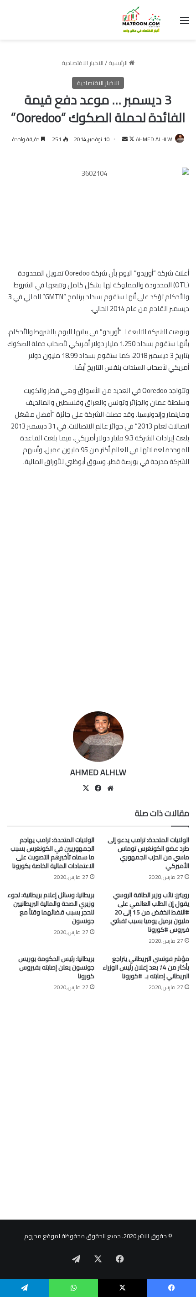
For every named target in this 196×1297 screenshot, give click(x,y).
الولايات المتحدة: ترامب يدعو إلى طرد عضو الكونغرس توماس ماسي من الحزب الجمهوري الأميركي (148, 853)
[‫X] (85, 788)
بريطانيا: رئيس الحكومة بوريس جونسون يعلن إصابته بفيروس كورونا (56, 967)
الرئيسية (118, 62)
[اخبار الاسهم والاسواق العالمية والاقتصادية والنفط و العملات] (136, 19)
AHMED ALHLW (154, 139)
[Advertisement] (98, 600)
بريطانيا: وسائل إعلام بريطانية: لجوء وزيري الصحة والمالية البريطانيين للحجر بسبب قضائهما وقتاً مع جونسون (50, 908)
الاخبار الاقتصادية (82, 62)
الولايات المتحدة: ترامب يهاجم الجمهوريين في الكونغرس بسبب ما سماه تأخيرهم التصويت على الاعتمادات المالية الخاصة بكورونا (52, 853)
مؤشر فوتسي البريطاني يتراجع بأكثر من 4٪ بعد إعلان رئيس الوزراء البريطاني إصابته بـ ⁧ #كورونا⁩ (146, 967)
